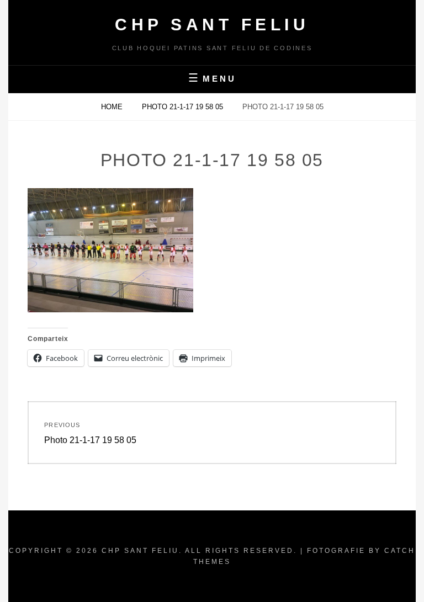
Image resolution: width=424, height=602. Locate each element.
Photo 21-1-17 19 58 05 (183, 107)
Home (113, 107)
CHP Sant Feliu (212, 24)
